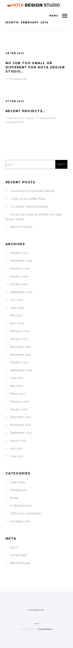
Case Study (17, 482)
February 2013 (19, 331)
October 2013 (19, 284)
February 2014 (19, 268)
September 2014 (21, 260)
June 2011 (16, 456)
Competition (16, 118)
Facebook (36, 610)
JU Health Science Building (29, 206)
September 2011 (21, 432)
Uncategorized (18, 79)
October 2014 (19, 253)
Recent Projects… (25, 111)
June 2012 (17, 378)
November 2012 (20, 354)
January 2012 (19, 409)
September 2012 (21, 370)
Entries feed (18, 555)
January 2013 (19, 338)
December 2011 (20, 417)
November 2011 (20, 424)
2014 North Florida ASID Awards (32, 190)
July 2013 (16, 299)
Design (30, 118)
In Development (46, 118)
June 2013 (17, 307)
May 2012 (16, 385)
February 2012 (19, 401)
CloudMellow (45, 629)
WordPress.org (20, 562)
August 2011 (18, 440)
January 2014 (19, 276)
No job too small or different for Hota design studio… (35, 67)
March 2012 (17, 393)
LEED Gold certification (25, 513)
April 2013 (17, 323)
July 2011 (16, 448)
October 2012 (19, 362)
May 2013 (16, 315)
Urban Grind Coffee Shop (28, 198)
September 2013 (21, 292)
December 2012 (20, 346)
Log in (14, 547)
